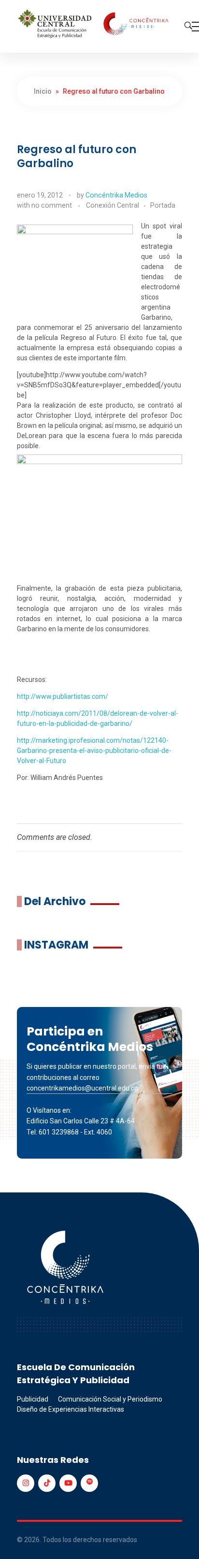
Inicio (43, 91)
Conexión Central (112, 205)
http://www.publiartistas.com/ (62, 696)
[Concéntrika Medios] (94, 24)
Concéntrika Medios (116, 195)
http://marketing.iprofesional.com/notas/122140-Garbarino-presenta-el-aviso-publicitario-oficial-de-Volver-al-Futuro (94, 751)
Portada (162, 205)
